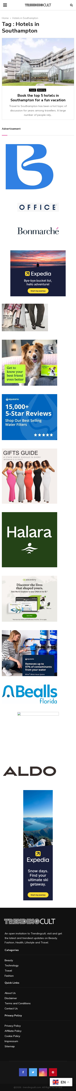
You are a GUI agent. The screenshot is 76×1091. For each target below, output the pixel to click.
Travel (32, 90)
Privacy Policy (13, 1025)
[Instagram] (43, 1072)
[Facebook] (23, 1072)
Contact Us (11, 1008)
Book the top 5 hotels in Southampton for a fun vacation (38, 98)
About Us (10, 993)
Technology (11, 965)
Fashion (9, 975)
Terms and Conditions (18, 1003)
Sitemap (10, 1046)
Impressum (11, 1041)
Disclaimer (11, 998)
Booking (41, 90)
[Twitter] (33, 1072)
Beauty (9, 960)
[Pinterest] (53, 1072)
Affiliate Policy (13, 1031)
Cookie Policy (12, 1036)
